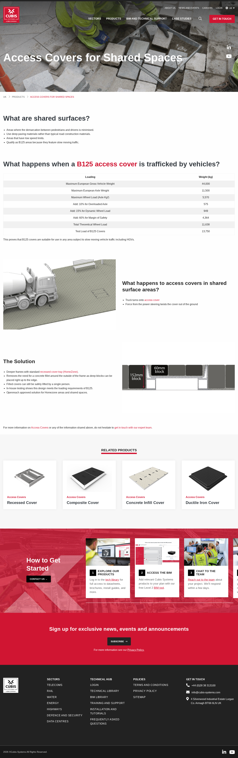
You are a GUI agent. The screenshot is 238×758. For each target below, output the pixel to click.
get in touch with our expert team (133, 427)
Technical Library (104, 691)
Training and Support (107, 703)
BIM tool (159, 587)
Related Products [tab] (119, 450)
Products (113, 18)
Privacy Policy (145, 691)
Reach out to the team (201, 579)
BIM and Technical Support (146, 18)
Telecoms (54, 685)
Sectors (94, 18)
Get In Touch (222, 18)
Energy (53, 703)
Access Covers (39, 427)
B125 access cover (107, 164)
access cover (151, 300)
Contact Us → (38, 579)
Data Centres (58, 721)
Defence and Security (65, 715)
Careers (207, 8)
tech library (112, 579)
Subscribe (117, 641)
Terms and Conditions (150, 685)
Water (52, 697)
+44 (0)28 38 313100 (203, 685)
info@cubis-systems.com (206, 692)
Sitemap (139, 697)
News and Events (189, 8)
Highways (54, 709)
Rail (50, 691)
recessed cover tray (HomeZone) (59, 371)
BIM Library (99, 697)
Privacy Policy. (135, 650)
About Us (170, 8)
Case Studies (182, 18)
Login (219, 8)
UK (4, 97)
